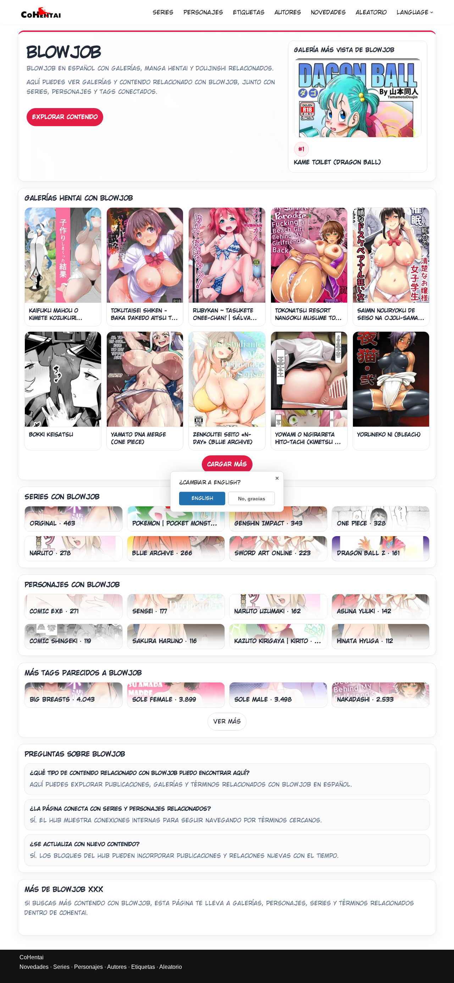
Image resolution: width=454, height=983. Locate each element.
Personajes (203, 13)
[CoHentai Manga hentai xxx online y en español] (41, 12)
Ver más (227, 722)
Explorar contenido (65, 117)
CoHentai (32, 957)
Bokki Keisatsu (51, 435)
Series (163, 13)
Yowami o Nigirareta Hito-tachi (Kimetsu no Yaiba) (308, 442)
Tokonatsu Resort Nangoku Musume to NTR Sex (305, 318)
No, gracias (251, 498)
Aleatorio (371, 13)
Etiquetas (249, 13)
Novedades (328, 13)
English (202, 498)
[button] (431, 12)
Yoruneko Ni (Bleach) (389, 435)
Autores (288, 13)
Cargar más (227, 464)
